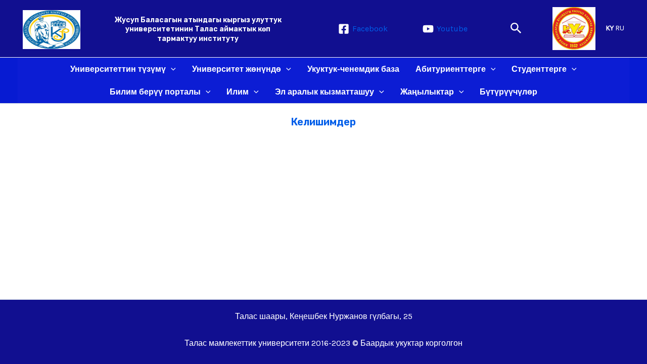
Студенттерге (539, 69)
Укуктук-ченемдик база (353, 69)
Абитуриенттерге (450, 69)
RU (619, 28)
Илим (237, 92)
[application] (171, 69)
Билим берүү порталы (155, 92)
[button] (516, 28)
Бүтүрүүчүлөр (508, 92)
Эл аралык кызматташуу (324, 92)
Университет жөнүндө (236, 69)
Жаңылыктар (427, 92)
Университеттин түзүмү (118, 69)
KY (610, 28)
